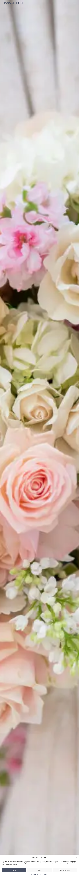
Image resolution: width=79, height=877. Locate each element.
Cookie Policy (35, 874)
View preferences (64, 870)
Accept (14, 870)
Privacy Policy (43, 874)
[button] (76, 857)
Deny (39, 870)
